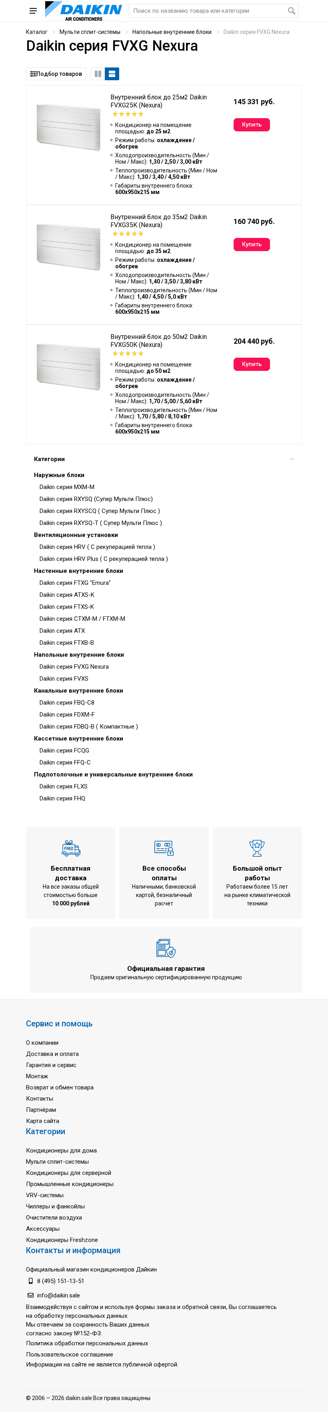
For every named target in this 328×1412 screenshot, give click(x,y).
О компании (42, 1042)
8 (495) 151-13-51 (60, 1281)
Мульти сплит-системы (90, 32)
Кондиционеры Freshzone (62, 1240)
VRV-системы (45, 1195)
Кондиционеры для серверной (68, 1172)
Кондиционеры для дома (61, 1150)
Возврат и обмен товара (60, 1087)
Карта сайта (42, 1121)
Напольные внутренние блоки (172, 32)
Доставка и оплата (52, 1054)
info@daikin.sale (58, 1295)
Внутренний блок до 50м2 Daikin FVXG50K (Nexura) (158, 341)
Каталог (37, 32)
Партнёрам (41, 1109)
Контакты (39, 1098)
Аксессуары (43, 1228)
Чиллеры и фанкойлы (55, 1206)
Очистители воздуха (54, 1217)
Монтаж (37, 1076)
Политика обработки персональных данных (87, 1343)
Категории (49, 459)
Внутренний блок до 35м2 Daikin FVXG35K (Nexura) (158, 221)
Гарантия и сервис (51, 1065)
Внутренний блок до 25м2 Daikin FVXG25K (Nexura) (158, 101)
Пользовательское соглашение (69, 1354)
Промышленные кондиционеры (70, 1184)
